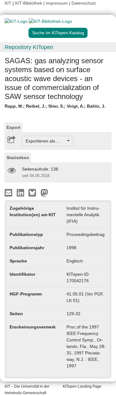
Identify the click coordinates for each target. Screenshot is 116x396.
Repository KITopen (29, 47)
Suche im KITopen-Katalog (58, 32)
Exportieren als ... (46, 140)
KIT (8, 3)
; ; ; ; (55, 106)
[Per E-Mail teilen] (9, 192)
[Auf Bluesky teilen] (33, 192)
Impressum (57, 3)
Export (13, 127)
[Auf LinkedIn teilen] (21, 192)
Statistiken (17, 157)
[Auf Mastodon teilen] (44, 192)
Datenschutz (83, 3)
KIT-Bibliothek (29, 3)
